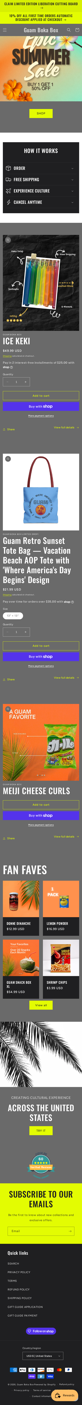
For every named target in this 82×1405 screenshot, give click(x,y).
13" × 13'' (13, 615)
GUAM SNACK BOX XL (19, 984)
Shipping (7, 356)
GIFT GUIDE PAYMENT (23, 1315)
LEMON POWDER (57, 923)
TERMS (12, 1281)
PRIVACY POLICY (19, 1272)
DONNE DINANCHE (19, 923)
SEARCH (13, 1263)
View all (41, 1005)
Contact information (43, 1396)
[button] (5, 30)
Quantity (8, 374)
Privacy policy (21, 1390)
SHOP (41, 113)
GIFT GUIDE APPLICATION (25, 1307)
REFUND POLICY (19, 1289)
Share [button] (11, 429)
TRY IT (41, 1130)
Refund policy (66, 1384)
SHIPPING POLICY (20, 1298)
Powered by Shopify (45, 1384)
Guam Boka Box (25, 1384)
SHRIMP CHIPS (57, 982)
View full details (64, 427)
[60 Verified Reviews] (41, 1180)
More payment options (41, 415)
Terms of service (42, 1390)
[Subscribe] (70, 1231)
